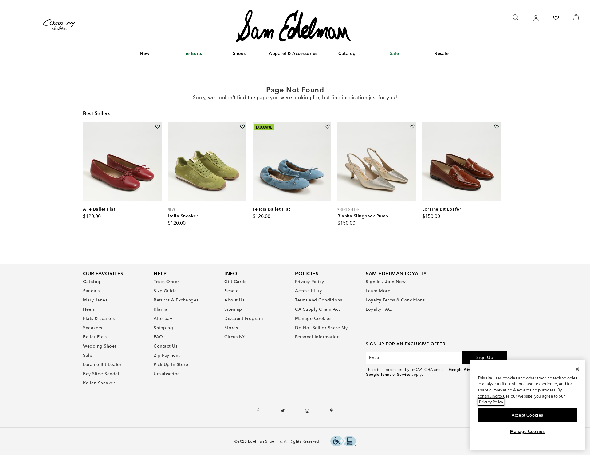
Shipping (163, 327)
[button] (153, 54)
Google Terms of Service (388, 374)
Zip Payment (167, 355)
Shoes (239, 53)
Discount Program (243, 318)
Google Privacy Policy (468, 369)
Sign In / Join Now (386, 281)
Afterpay (163, 318)
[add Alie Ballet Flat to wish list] (157, 126)
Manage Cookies (313, 318)
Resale (442, 53)
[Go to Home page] (293, 26)
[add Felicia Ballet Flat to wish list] (327, 126)
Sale (394, 53)
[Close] (577, 369)
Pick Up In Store (171, 364)
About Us (234, 300)
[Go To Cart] (576, 17)
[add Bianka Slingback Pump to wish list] (412, 126)
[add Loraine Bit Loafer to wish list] (497, 126)
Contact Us (165, 346)
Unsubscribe (167, 373)
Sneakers (92, 327)
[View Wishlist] (556, 18)
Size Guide (165, 291)
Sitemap (233, 309)
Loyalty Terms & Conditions (395, 300)
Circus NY (235, 337)
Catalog (347, 53)
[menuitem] (144, 54)
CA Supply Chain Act (317, 309)
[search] (516, 20)
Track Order (166, 281)
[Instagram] (307, 412)
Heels (89, 309)
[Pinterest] (332, 412)
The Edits (192, 53)
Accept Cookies (527, 415)
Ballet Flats (95, 337)
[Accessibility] (343, 442)
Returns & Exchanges (176, 300)
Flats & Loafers (99, 318)
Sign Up (485, 357)
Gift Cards (235, 281)
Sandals (91, 291)
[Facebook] (258, 412)
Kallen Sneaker (99, 383)
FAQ (158, 337)
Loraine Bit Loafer (102, 364)
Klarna (160, 309)
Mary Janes (95, 300)
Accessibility (308, 291)
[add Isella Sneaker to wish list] (242, 126)
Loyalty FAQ (379, 309)
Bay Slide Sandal (101, 373)
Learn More (378, 291)
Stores (231, 327)
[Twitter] (282, 412)
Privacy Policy (309, 281)
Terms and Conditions (318, 300)
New (145, 53)
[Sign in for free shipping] (536, 18)
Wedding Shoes (100, 346)
